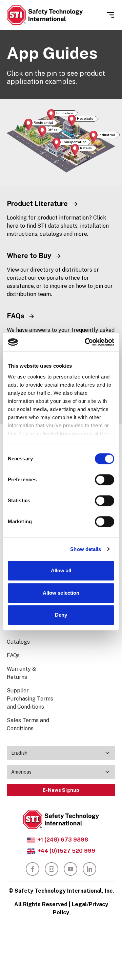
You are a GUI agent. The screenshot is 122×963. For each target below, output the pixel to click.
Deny (61, 615)
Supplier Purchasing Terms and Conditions (30, 698)
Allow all (61, 570)
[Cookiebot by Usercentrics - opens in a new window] (86, 342)
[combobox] (61, 753)
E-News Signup (61, 790)
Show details (85, 549)
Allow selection (61, 593)
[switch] (104, 479)
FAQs (13, 655)
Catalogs (18, 642)
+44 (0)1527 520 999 (66, 851)
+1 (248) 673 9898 (63, 839)
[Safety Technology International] (45, 15)
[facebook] (32, 869)
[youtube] (70, 869)
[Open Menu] (110, 15)
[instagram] (51, 869)
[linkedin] (89, 869)
